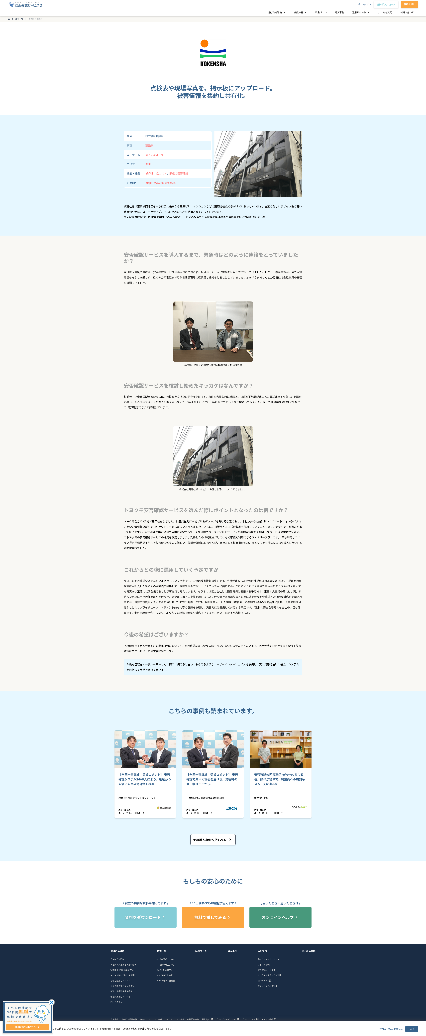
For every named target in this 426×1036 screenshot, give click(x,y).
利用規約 (114, 1019)
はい (411, 1029)
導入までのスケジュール (268, 959)
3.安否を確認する (165, 969)
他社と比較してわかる (120, 996)
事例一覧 (19, 19)
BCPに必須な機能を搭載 (121, 991)
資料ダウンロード (386, 4)
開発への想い (116, 1001)
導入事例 (232, 951)
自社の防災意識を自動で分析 (123, 964)
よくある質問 (309, 951)
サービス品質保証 (129, 1019)
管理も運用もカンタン (120, 980)
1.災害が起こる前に (166, 959)
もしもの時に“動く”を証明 (122, 975)
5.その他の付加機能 (166, 980)
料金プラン (201, 951)
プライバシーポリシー (391, 1029)
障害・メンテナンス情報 (151, 1019)
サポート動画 (264, 964)
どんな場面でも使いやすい (122, 985)
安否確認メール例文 (267, 969)
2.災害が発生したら (166, 964)
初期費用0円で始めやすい (122, 969)
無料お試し (409, 4)
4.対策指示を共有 (165, 975)
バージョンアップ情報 (174, 1019)
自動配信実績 (193, 1019)
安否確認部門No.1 (118, 959)
